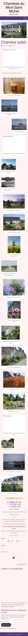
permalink (5, 551)
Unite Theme (9, 634)
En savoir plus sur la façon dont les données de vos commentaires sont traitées (14, 604)
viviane (12, 45)
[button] (14, 86)
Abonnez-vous (6, 625)
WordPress (19, 634)
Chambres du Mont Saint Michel (14, 7)
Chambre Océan (21, 564)
